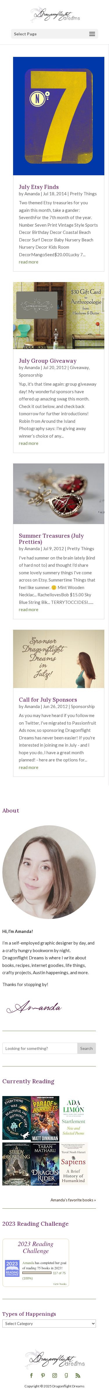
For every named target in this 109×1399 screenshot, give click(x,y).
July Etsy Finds (39, 186)
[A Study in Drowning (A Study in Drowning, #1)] (16, 1183)
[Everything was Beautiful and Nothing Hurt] (16, 1138)
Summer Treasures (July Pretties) (51, 538)
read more (28, 261)
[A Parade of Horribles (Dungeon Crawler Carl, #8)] (45, 1139)
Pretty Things (83, 193)
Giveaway (79, 367)
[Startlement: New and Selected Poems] (73, 1138)
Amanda (32, 193)
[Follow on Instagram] (54, 1375)
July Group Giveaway (47, 360)
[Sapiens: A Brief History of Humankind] (73, 1183)
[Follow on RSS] (78, 1375)
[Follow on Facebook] (31, 1375)
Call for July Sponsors (48, 699)
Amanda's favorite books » (73, 1200)
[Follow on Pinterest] (43, 1375)
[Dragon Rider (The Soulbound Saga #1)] (45, 1184)
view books (60, 1284)
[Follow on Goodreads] (66, 1375)
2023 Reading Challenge (35, 1247)
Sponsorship (31, 375)
